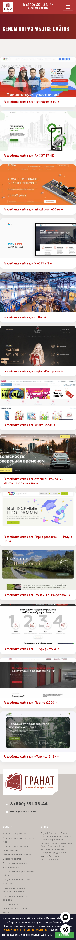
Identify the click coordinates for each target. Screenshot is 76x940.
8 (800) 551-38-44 (38, 5)
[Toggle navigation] (68, 7)
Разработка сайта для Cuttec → (25, 317)
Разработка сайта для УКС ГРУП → (28, 263)
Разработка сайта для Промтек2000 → (30, 703)
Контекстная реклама (14, 833)
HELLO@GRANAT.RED (23, 811)
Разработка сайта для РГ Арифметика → (32, 649)
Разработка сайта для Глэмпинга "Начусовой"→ (37, 595)
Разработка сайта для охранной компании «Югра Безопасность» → (33, 481)
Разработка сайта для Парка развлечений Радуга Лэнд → (38, 539)
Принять (64, 934)
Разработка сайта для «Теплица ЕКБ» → (31, 756)
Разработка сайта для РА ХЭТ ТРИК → (30, 156)
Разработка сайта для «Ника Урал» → (29, 425)
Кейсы (6, 912)
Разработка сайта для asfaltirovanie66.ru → (33, 209)
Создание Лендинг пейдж (17, 854)
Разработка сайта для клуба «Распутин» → (33, 371)
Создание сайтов (12, 859)
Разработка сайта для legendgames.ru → (31, 102)
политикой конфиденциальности (26, 929)
